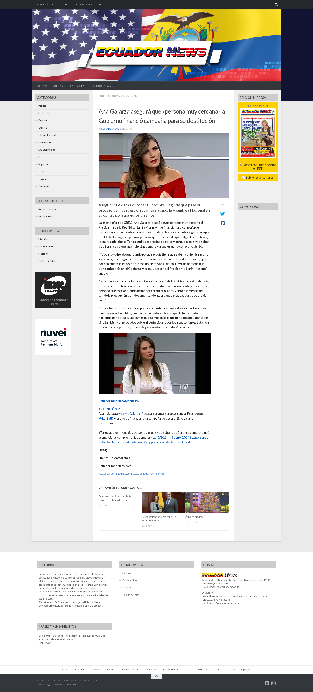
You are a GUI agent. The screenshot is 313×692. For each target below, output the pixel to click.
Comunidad (44, 142)
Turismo (42, 179)
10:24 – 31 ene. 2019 (174, 437)
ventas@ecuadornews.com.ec (224, 603)
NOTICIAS (57, 86)
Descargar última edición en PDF (259, 166)
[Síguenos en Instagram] (273, 683)
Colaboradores (46, 246)
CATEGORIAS (77, 86)
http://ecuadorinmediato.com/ (116, 473)
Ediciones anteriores (259, 177)
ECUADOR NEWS (101, 86)
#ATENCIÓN (108, 409)
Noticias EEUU (46, 216)
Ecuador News (111, 129)
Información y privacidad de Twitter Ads (159, 442)
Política (104, 95)
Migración (43, 164)
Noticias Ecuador (47, 209)
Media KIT (44, 253)
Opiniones (43, 186)
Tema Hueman (70, 684)
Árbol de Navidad (194, 516)
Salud (41, 171)
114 (154, 437)
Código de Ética (46, 261)
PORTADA (42, 86)
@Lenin (104, 418)
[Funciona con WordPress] (49, 685)
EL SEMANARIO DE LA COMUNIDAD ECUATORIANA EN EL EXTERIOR (70, 4)
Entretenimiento (46, 149)
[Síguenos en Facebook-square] (267, 683)
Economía (43, 113)
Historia (42, 239)
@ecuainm (119, 401)
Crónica (42, 127)
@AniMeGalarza (128, 413)
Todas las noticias (124, 95)
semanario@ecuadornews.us (223, 586)
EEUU (41, 157)
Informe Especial (47, 135)
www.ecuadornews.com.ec (148, 473)
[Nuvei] (53, 354)
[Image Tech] (53, 307)
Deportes (43, 120)
